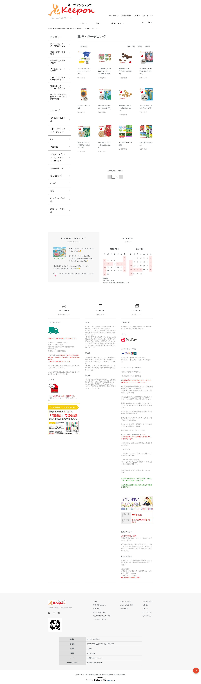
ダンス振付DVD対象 (57, 119)
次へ (121, 177)
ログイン (137, 15)
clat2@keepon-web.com (95, 658)
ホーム (50, 28)
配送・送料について (99, 605)
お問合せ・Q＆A (115, 23)
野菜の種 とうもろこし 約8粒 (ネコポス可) (125, 108)
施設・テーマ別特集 (57, 210)
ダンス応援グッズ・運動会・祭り (57, 44)
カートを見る (147, 612)
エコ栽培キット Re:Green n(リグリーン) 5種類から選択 (104, 71)
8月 (51, 139)
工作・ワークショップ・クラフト (57, 130)
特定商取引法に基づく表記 (102, 616)
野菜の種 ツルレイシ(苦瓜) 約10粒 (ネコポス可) (83, 144)
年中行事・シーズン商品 (57, 70)
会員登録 (145, 605)
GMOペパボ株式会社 (107, 674)
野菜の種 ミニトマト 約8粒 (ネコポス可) (104, 144)
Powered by (89, 680)
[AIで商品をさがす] (196, 671)
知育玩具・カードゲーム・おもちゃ (57, 86)
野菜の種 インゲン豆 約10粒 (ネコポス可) (125, 71)
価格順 (140, 46)
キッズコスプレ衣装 (57, 200)
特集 (97, 23)
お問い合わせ (147, 616)
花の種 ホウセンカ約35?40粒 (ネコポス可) (146, 71)
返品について (97, 609)
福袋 (52, 190)
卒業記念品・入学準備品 (57, 61)
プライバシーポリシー (100, 619)
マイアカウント (113, 15)
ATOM (126, 609)
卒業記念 (54, 146)
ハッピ (53, 183)
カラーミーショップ (81, 674)
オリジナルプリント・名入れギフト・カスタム (57, 157)
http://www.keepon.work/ (95, 663)
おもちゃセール (56, 168)
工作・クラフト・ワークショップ (57, 78)
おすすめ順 (131, 46)
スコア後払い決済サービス (132, 434)
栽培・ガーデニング (92, 28)
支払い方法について (99, 612)
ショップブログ (125, 601)
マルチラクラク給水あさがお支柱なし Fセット (84, 71)
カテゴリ (81, 23)
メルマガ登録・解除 (126, 605)
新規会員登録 (126, 15)
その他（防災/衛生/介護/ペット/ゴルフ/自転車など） (69, 28)
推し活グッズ (56, 175)
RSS (121, 609)
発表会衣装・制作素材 (57, 53)
